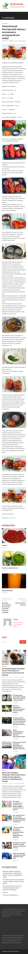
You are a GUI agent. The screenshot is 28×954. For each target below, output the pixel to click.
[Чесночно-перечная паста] (14, 566)
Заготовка (5, 23)
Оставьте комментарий (20, 41)
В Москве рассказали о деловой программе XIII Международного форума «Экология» (19, 745)
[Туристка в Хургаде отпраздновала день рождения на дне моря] (7, 858)
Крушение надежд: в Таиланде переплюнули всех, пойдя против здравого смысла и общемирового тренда (14, 777)
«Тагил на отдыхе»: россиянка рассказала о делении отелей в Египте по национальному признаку (19, 832)
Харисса (4, 545)
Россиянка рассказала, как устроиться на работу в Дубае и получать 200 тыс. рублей (18, 805)
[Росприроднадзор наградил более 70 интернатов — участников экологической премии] (14, 665)
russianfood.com (12, 517)
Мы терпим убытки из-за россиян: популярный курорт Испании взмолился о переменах (19, 818)
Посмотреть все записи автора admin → (18, 624)
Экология (4, 666)
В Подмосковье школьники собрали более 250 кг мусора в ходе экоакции (19, 697)
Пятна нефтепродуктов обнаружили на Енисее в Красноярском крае (19, 733)
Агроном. (17, 4)
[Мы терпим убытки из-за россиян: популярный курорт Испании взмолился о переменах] (7, 820)
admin (11, 41)
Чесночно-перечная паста (10, 568)
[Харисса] (14, 543)
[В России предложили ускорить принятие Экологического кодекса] (7, 711)
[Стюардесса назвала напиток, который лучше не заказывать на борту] (7, 848)
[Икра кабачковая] (14, 588)
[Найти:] (14, 642)
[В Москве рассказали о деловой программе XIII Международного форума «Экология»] (7, 747)
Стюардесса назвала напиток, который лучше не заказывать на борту (19, 845)
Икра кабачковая (7, 590)
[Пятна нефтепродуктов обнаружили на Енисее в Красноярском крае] (7, 735)
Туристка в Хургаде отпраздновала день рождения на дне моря (19, 856)
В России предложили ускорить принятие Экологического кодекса (19, 709)
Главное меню (9, 18)
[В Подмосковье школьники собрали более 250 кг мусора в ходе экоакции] (7, 700)
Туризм (4, 770)
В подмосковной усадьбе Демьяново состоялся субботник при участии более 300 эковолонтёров (19, 721)
